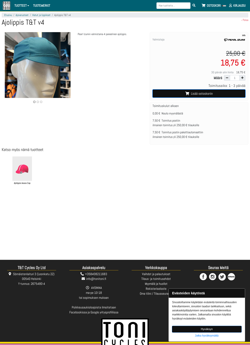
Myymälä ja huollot (156, 284)
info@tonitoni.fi (96, 279)
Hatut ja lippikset (41, 15)
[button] (7, 68)
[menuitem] (42, 6)
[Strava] (231, 277)
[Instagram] (213, 277)
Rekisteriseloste (156, 289)
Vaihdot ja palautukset (156, 274)
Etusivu (8, 15)
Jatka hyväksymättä (207, 335)
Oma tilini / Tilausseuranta (156, 293)
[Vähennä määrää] (227, 78)
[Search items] (194, 5)
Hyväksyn (207, 329)
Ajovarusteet (22, 15)
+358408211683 (96, 274)
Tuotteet (20, 5)
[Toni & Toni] (6, 5)
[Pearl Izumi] (234, 41)
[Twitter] (222, 277)
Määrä (218, 78)
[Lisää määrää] (242, 78)
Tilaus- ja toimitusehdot (156, 279)
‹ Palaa (244, 20)
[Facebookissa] (203, 277)
